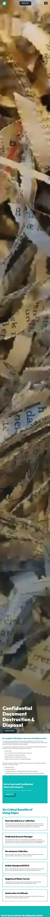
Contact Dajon (9, 730)
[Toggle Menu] (46, 3)
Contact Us (25, 3)
